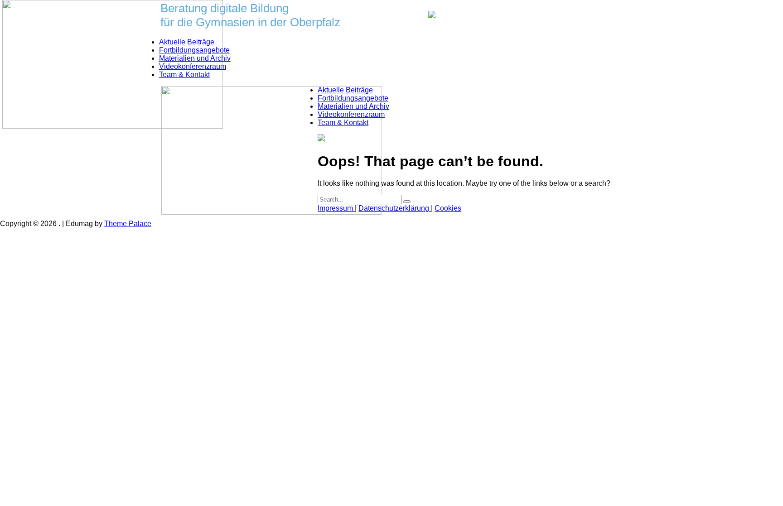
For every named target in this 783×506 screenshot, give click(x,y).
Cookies (448, 208)
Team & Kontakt (184, 74)
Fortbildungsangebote (194, 50)
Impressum (336, 208)
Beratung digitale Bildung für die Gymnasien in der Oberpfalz (250, 15)
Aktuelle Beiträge (186, 42)
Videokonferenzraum (192, 66)
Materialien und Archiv (195, 58)
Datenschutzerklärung (394, 208)
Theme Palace (127, 223)
